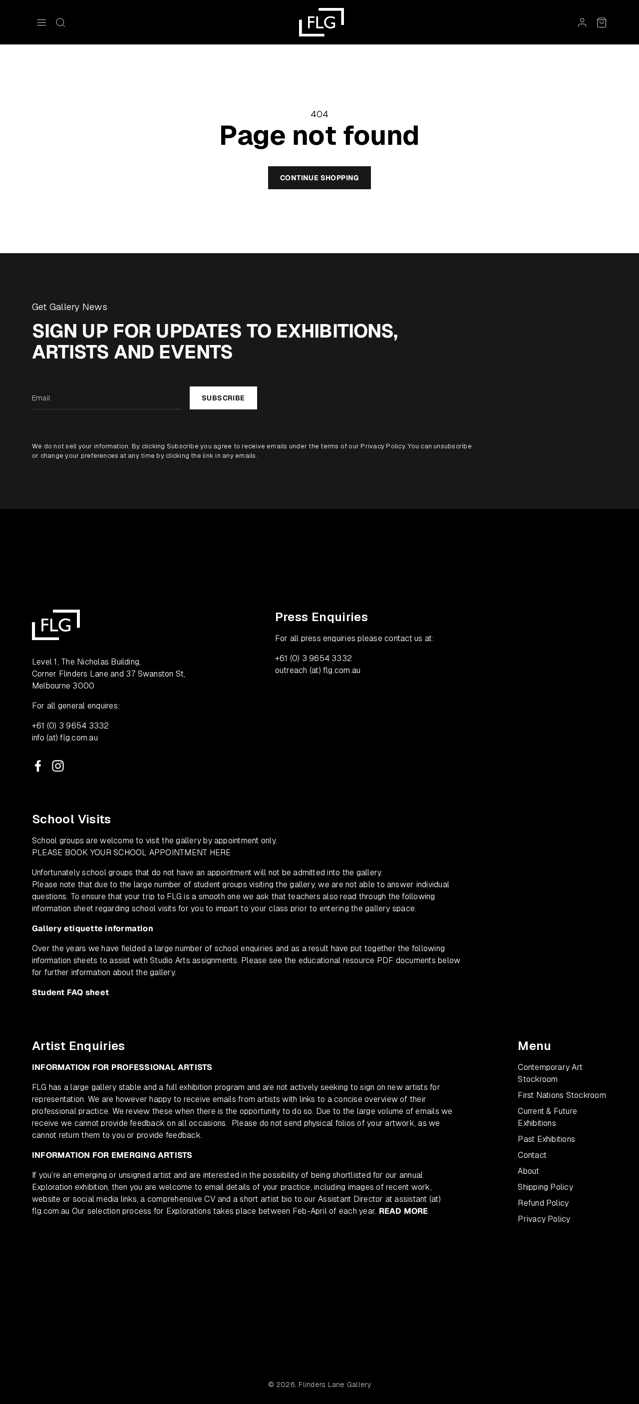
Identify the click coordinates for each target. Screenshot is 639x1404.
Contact (532, 1155)
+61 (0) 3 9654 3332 (70, 725)
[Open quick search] (60, 22)
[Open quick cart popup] (601, 22)
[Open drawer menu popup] (41, 22)
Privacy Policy (382, 446)
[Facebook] (38, 766)
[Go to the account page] (582, 22)
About (528, 1171)
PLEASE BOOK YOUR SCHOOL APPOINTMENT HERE (131, 852)
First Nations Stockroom (562, 1095)
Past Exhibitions (546, 1139)
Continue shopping (319, 177)
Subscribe (223, 397)
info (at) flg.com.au (65, 737)
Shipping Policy (545, 1187)
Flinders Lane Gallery (335, 1384)
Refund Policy (543, 1203)
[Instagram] (58, 766)
